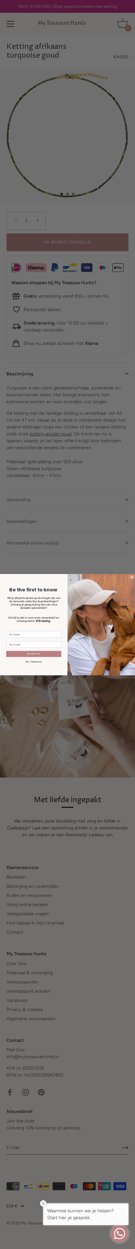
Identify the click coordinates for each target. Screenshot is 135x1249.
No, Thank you (34, 661)
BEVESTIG (33, 653)
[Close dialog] (132, 577)
